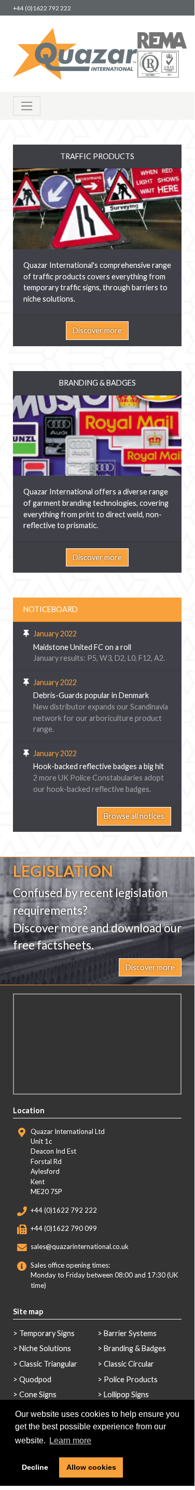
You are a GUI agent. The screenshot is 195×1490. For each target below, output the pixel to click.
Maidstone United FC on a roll (82, 647)
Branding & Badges (135, 1348)
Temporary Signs (47, 1333)
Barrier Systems (130, 1333)
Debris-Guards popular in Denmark (91, 695)
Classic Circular (129, 1363)
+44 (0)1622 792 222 (42, 8)
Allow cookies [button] (91, 1467)
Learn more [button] (70, 1440)
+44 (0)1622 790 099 (64, 1228)
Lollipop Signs (126, 1394)
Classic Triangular (48, 1363)
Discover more (97, 330)
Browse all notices (134, 816)
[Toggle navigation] (26, 106)
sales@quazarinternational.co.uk (80, 1246)
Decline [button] (35, 1467)
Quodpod (35, 1379)
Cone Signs (38, 1394)
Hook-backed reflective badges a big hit (98, 766)
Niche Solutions (45, 1348)
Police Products (131, 1379)
